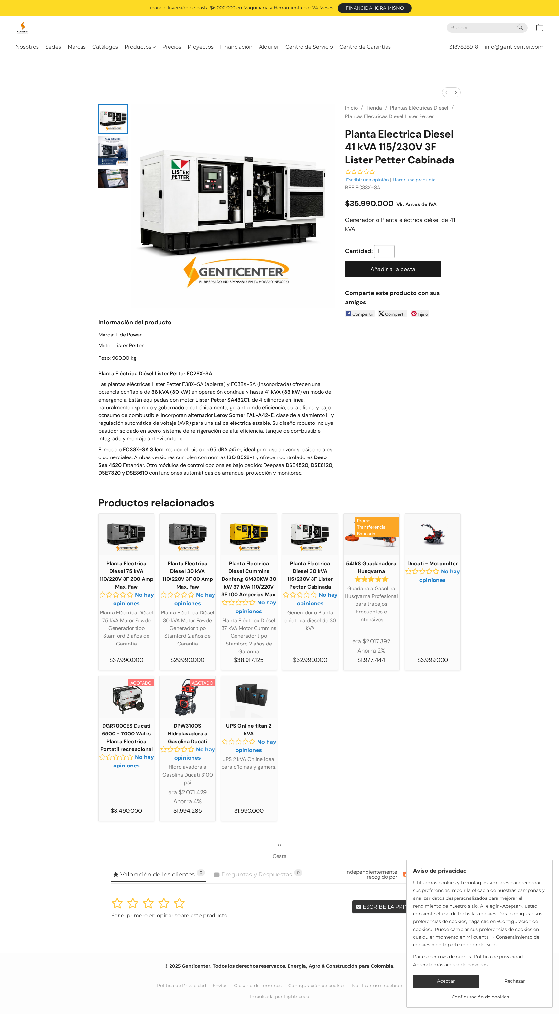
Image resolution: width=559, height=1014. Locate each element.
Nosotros (27, 47)
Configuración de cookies (316, 985)
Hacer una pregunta (414, 179)
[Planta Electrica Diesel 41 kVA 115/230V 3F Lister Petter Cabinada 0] (113, 119)
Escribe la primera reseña (402, 907)
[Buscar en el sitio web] (520, 27)
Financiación (236, 47)
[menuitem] (446, 92)
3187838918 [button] (463, 47)
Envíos (220, 985)
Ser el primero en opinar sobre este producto (169, 915)
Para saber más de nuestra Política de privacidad (468, 957)
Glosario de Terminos (258, 985)
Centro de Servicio (309, 47)
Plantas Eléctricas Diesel (419, 108)
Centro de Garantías (365, 47)
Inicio (351, 108)
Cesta (280, 856)
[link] (480, 994)
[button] (375, 8)
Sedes (53, 47)
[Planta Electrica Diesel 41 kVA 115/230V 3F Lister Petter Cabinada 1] (113, 151)
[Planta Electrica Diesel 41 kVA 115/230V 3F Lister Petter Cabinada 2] (113, 178)
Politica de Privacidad (181, 985)
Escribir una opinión (367, 179)
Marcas (77, 47)
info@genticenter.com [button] (514, 47)
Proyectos (201, 47)
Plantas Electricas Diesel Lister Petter (389, 116)
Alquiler (269, 47)
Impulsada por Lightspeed (279, 996)
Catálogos (105, 47)
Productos (139, 47)
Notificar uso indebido (377, 985)
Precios (171, 47)
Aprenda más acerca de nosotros (450, 965)
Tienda (374, 108)
